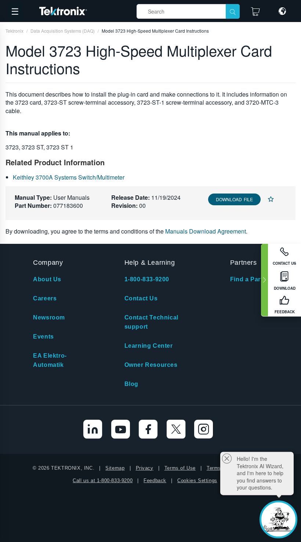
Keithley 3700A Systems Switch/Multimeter (68, 177)
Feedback (155, 480)
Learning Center (148, 346)
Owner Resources (151, 365)
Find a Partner (251, 279)
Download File (234, 199)
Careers (45, 298)
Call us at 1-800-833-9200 (103, 480)
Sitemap (114, 468)
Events (43, 336)
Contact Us (141, 298)
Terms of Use (180, 468)
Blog (131, 384)
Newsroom (49, 317)
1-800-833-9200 (146, 279)
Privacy (144, 468)
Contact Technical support (151, 322)
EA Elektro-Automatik (50, 360)
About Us (47, 279)
